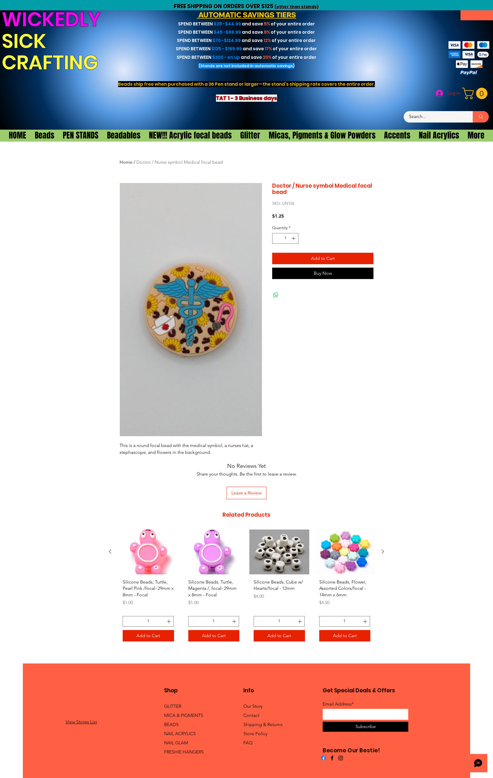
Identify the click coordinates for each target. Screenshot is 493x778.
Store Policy (255, 733)
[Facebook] (323, 758)
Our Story (252, 706)
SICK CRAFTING (52, 52)
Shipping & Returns (262, 724)
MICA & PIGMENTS (183, 715)
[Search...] (481, 117)
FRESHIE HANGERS (184, 752)
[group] (246, 587)
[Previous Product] (110, 551)
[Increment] (294, 238)
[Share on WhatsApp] (275, 295)
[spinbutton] (285, 238)
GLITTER (172, 706)
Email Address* (338, 704)
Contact (251, 715)
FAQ (247, 742)
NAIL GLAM (176, 742)
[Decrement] (276, 238)
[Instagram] (341, 758)
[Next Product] (382, 551)
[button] (476, 93)
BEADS (171, 724)
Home (126, 162)
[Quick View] (148, 552)
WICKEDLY (51, 19)
